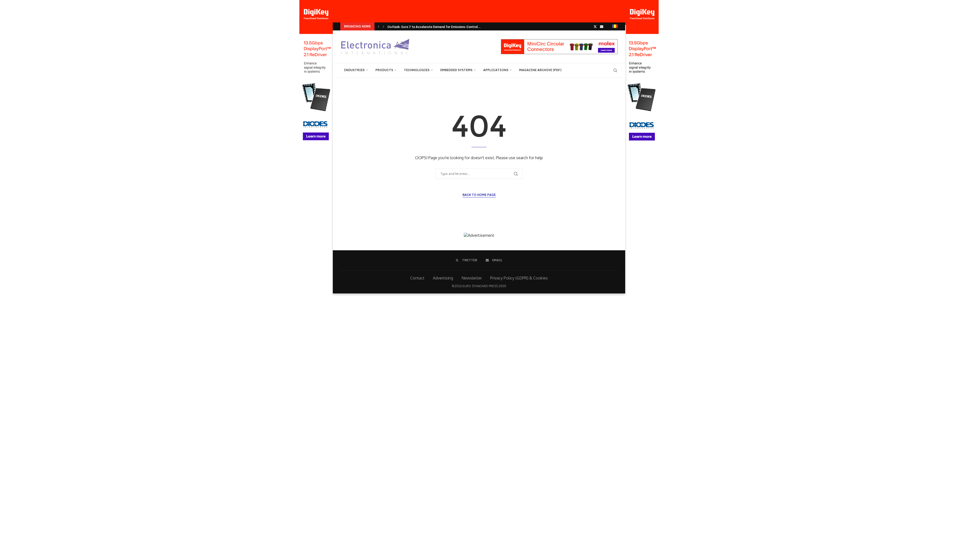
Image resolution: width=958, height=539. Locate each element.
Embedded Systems (456, 70)
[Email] (601, 26)
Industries (354, 70)
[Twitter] (595, 26)
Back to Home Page (479, 195)
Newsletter (472, 277)
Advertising (443, 277)
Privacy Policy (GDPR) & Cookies (519, 277)
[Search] (615, 70)
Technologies (417, 70)
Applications (495, 70)
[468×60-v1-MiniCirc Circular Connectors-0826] (559, 41)
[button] (378, 26)
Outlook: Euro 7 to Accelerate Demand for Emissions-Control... (434, 26)
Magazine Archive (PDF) (540, 70)
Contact (417, 277)
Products (384, 70)
